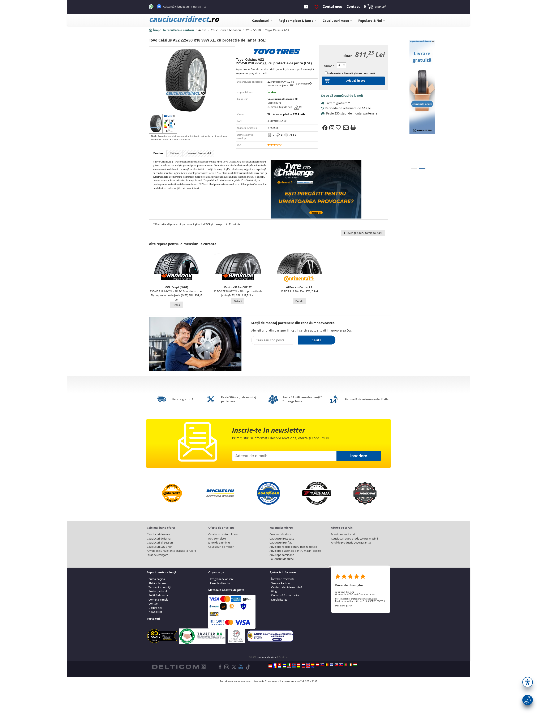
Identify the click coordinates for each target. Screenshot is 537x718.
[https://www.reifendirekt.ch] (279, 664)
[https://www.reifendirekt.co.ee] (294, 667)
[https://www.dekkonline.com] (294, 664)
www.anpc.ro (292, 681)
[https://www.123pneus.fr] (275, 664)
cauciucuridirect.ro (266, 657)
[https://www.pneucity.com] (345, 664)
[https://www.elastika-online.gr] (279, 667)
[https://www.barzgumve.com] (284, 667)
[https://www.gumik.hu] (355, 664)
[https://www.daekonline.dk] (298, 664)
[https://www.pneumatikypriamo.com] (341, 664)
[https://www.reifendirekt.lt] (298, 667)
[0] (414, 168)
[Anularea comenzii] (316, 6)
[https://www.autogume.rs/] (308, 667)
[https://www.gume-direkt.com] (322, 664)
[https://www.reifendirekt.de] (270, 664)
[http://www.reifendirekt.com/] (312, 667)
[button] (527, 682)
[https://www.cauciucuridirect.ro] (275, 667)
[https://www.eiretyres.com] (350, 664)
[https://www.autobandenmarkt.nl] (303, 664)
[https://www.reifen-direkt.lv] (303, 667)
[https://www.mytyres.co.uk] (308, 664)
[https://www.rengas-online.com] (331, 664)
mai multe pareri (343, 605)
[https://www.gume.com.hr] (289, 667)
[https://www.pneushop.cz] (336, 664)
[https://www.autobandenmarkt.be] (326, 664)
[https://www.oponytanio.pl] (270, 667)
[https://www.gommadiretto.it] (289, 664)
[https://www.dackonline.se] (284, 664)
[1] (422, 168)
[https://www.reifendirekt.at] (317, 664)
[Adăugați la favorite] (339, 127)
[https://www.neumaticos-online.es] (312, 664)
